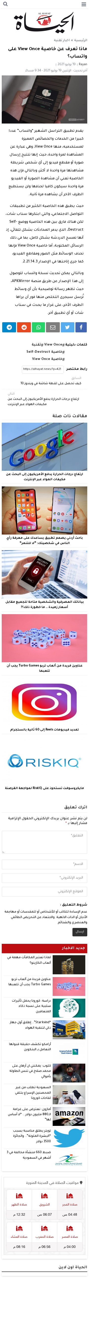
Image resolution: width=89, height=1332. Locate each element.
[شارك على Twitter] (67, 327)
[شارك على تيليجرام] (9, 327)
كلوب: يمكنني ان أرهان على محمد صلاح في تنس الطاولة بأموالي (30, 1071)
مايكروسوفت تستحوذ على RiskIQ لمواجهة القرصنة (44, 788)
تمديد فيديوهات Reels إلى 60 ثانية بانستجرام (44, 730)
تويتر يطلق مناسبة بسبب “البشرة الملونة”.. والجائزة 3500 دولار (32, 1136)
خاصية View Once (47, 359)
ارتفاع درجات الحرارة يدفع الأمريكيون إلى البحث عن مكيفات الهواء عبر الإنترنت (43, 399)
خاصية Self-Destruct (44, 352)
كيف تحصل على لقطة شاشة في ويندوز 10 (51, 381)
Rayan (83, 64)
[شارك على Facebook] (81, 327)
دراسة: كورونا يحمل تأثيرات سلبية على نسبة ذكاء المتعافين (31, 1006)
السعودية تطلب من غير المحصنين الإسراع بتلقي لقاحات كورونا (33, 1093)
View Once (53, 345)
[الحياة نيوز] (45, 22)
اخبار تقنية (62, 40)
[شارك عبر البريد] (53, 327)
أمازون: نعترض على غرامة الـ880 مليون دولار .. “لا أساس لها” (29, 1115)
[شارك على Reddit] (24, 327)
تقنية (36, 345)
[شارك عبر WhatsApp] (38, 327)
